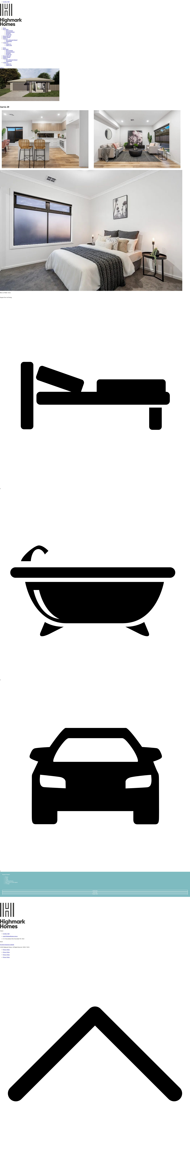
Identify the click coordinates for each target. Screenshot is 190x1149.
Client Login (9, 45)
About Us (5, 38)
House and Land (7, 36)
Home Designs (9, 30)
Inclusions (8, 33)
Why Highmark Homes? (11, 40)
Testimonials (9, 41)
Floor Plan (95, 892)
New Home (5, 29)
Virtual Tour (95, 890)
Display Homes (6, 37)
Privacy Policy (6, 949)
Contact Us (5, 42)
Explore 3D (8, 34)
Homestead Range (10, 32)
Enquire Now (95, 893)
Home (4, 28)
